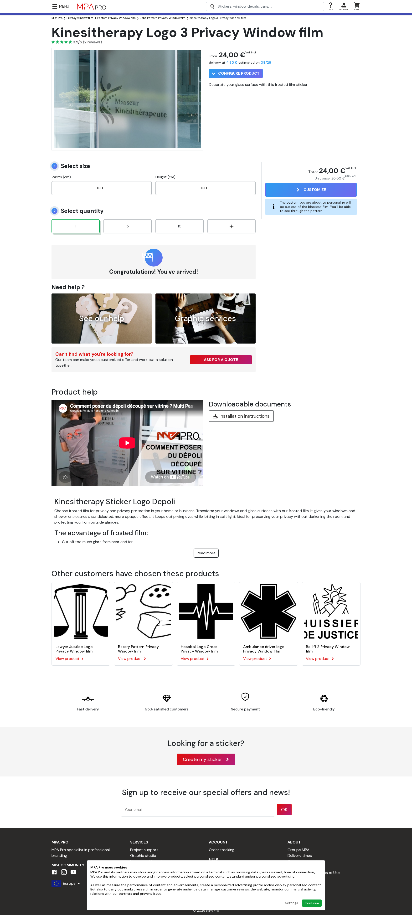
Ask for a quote (221, 359)
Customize (315, 189)
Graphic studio (143, 855)
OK (284, 810)
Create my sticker (202, 759)
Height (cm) (165, 177)
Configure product (238, 73)
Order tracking (221, 849)
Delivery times (300, 855)
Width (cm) (61, 177)
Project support (144, 849)
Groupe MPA (298, 849)
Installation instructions (245, 416)
